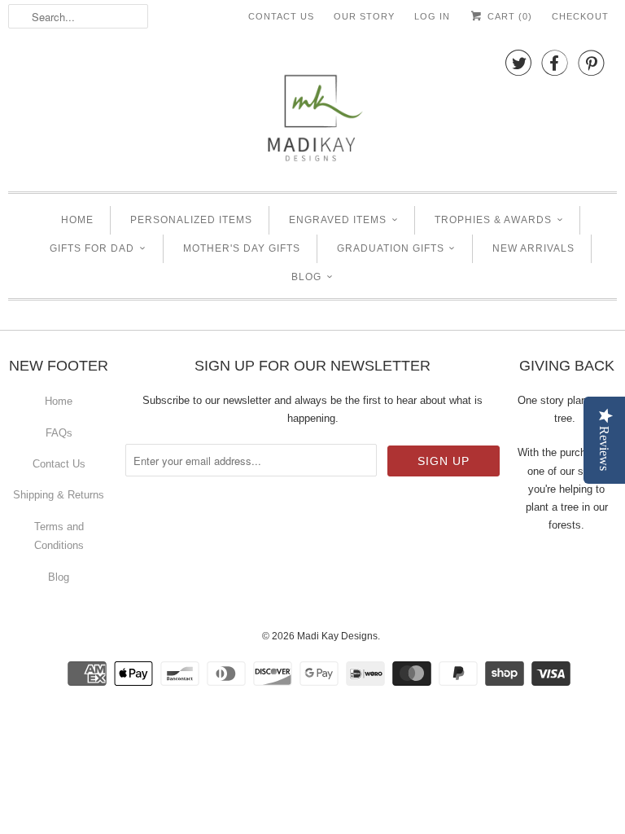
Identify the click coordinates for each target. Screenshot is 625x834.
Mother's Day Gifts (241, 248)
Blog (306, 277)
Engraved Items (338, 220)
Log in (432, 16)
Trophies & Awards (493, 220)
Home (77, 220)
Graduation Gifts (390, 248)
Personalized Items (191, 220)
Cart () (508, 16)
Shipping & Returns (58, 495)
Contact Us (281, 16)
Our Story (364, 16)
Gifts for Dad (92, 248)
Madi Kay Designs (337, 636)
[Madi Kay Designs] (312, 110)
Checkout (580, 16)
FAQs (59, 433)
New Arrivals (533, 248)
